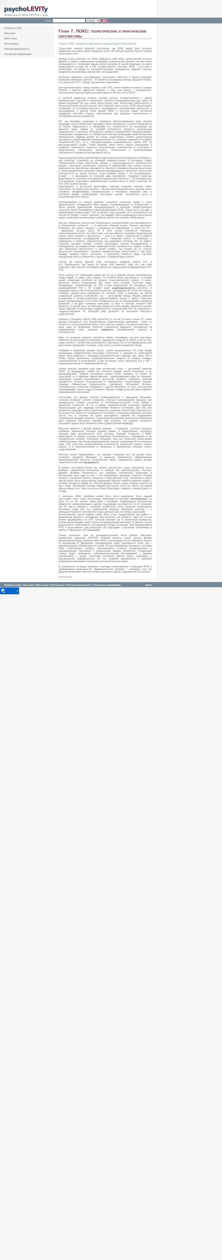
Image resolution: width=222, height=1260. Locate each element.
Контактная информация (107, 585)
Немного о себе (12, 585)
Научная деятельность (79, 585)
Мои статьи (42, 585)
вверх (148, 585)
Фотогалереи (57, 585)
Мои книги (28, 585)
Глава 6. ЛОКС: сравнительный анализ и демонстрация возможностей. (98, 43)
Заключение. (66, 577)
